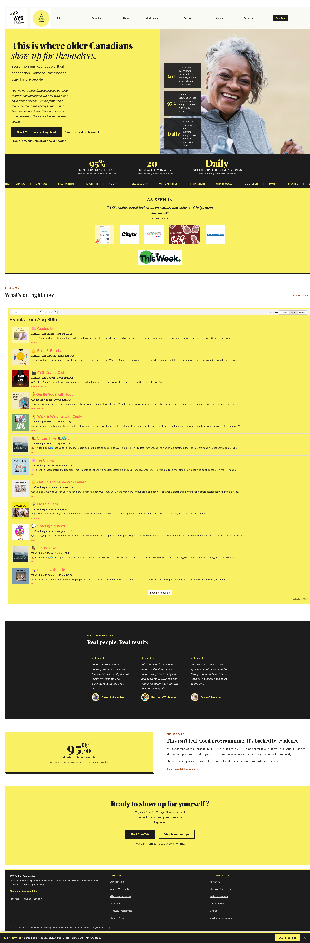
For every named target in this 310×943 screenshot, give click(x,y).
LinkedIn (38, 899)
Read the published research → (184, 769)
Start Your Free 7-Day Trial (36, 132)
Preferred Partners (219, 896)
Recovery (189, 18)
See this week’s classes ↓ (82, 132)
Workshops (152, 18)
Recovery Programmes (121, 911)
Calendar (96, 18)
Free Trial (280, 18)
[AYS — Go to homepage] (17, 18)
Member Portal (117, 918)
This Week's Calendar (120, 896)
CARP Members (218, 903)
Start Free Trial (140, 834)
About (126, 18)
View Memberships (176, 834)
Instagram (26, 899)
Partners (248, 18)
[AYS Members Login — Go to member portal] (41, 18)
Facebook (14, 899)
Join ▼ (60, 18)
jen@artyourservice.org (221, 918)
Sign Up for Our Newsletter (24, 891)
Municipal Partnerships (221, 889)
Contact (220, 18)
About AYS (215, 882)
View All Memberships (120, 889)
